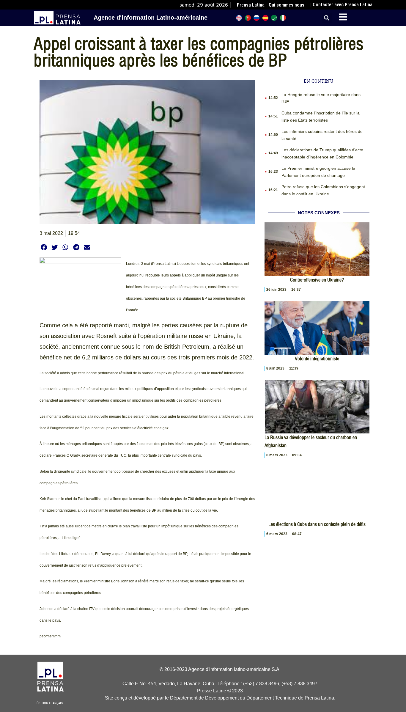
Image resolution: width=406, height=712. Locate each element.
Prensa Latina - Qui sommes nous (270, 5)
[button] (327, 18)
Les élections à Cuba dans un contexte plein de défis (317, 524)
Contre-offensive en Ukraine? (317, 280)
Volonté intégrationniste (317, 358)
